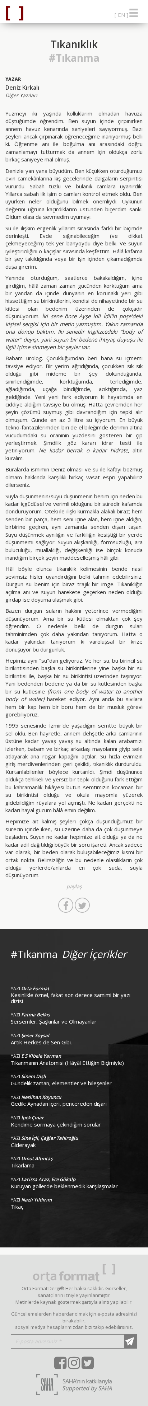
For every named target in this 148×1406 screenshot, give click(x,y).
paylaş (74, 886)
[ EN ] (121, 14)
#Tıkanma (74, 58)
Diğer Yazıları (21, 95)
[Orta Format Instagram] (74, 1363)
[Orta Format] (12, 13)
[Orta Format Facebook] (60, 1363)
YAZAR (13, 79)
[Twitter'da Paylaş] (82, 905)
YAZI (30, 988)
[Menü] (134, 12)
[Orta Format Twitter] (88, 1363)
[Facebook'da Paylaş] (65, 905)
